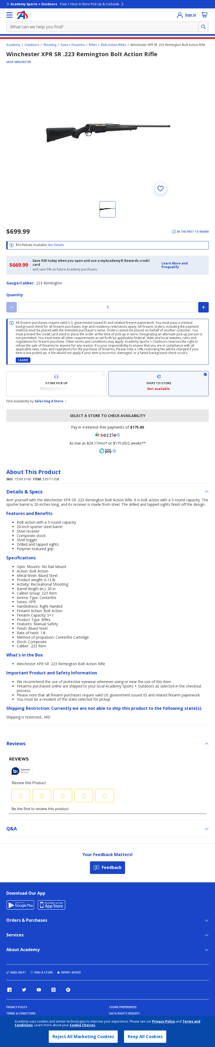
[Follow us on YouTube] (39, 990)
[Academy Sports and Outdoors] (22, 15)
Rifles (93, 45)
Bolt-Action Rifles (113, 45)
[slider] (107, 133)
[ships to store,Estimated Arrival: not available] (158, 383)
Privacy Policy (163, 1021)
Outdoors (31, 45)
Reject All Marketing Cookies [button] (83, 1036)
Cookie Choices (82, 1025)
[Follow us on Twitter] (24, 990)
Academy (13, 45)
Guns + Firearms (73, 45)
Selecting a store (49, 401)
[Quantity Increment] (203, 307)
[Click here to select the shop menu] (9, 15)
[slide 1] (107, 209)
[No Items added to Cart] (204, 15)
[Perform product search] (203, 27)
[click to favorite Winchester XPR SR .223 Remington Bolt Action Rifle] (160, 188)
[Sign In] (180, 15)
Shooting (49, 45)
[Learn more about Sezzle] (107, 435)
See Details (56, 245)
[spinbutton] (107, 307)
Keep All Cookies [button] (145, 1036)
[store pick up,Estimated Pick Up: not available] (56, 383)
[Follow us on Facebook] (9, 990)
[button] (184, 265)
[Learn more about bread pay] (107, 451)
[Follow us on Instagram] (53, 990)
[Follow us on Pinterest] (68, 990)
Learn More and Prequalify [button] (175, 265)
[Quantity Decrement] (11, 307)
